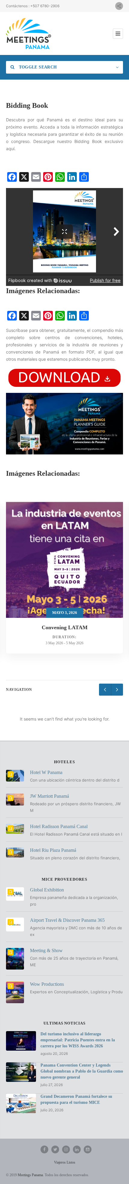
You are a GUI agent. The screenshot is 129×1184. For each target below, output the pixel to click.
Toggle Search (37, 67)
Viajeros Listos (64, 1162)
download (64, 377)
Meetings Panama (30, 1175)
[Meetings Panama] (28, 33)
